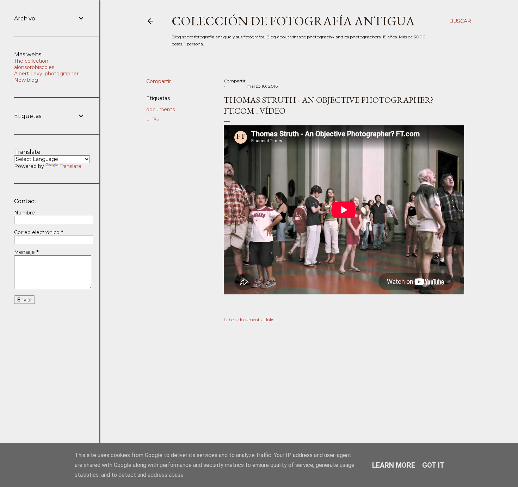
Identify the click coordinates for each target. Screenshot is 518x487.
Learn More (393, 465)
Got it (433, 465)
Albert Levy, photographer (46, 73)
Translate (70, 166)
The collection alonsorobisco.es (34, 64)
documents (160, 109)
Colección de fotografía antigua (293, 21)
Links (152, 118)
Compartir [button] (158, 81)
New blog (26, 80)
